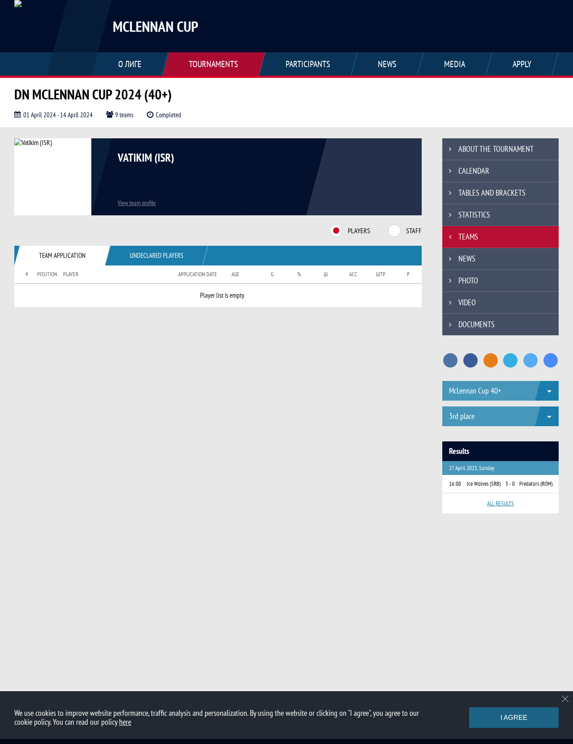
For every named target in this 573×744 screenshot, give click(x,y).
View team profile (137, 203)
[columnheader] (22, 274)
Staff (414, 230)
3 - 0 (510, 483)
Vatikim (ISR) (146, 157)
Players (359, 230)
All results (500, 503)
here (125, 722)
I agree (513, 717)
